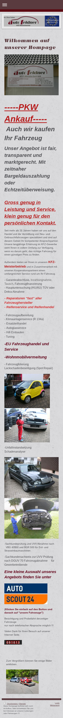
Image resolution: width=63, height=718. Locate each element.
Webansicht (54, 705)
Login (57, 703)
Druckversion (12, 704)
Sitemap (22, 704)
